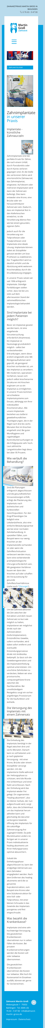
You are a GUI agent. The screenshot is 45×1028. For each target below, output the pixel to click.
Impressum (11, 1019)
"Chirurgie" (23, 586)
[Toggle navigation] (14, 43)
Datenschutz (24, 1019)
